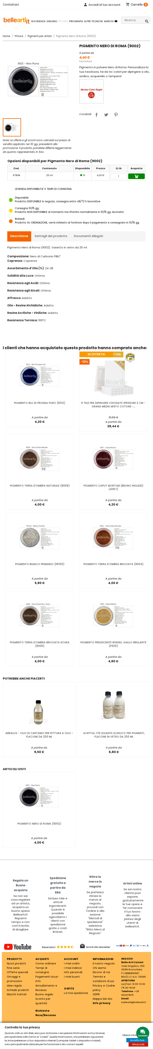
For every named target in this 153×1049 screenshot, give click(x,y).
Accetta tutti (137, 1040)
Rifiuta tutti (138, 1044)
